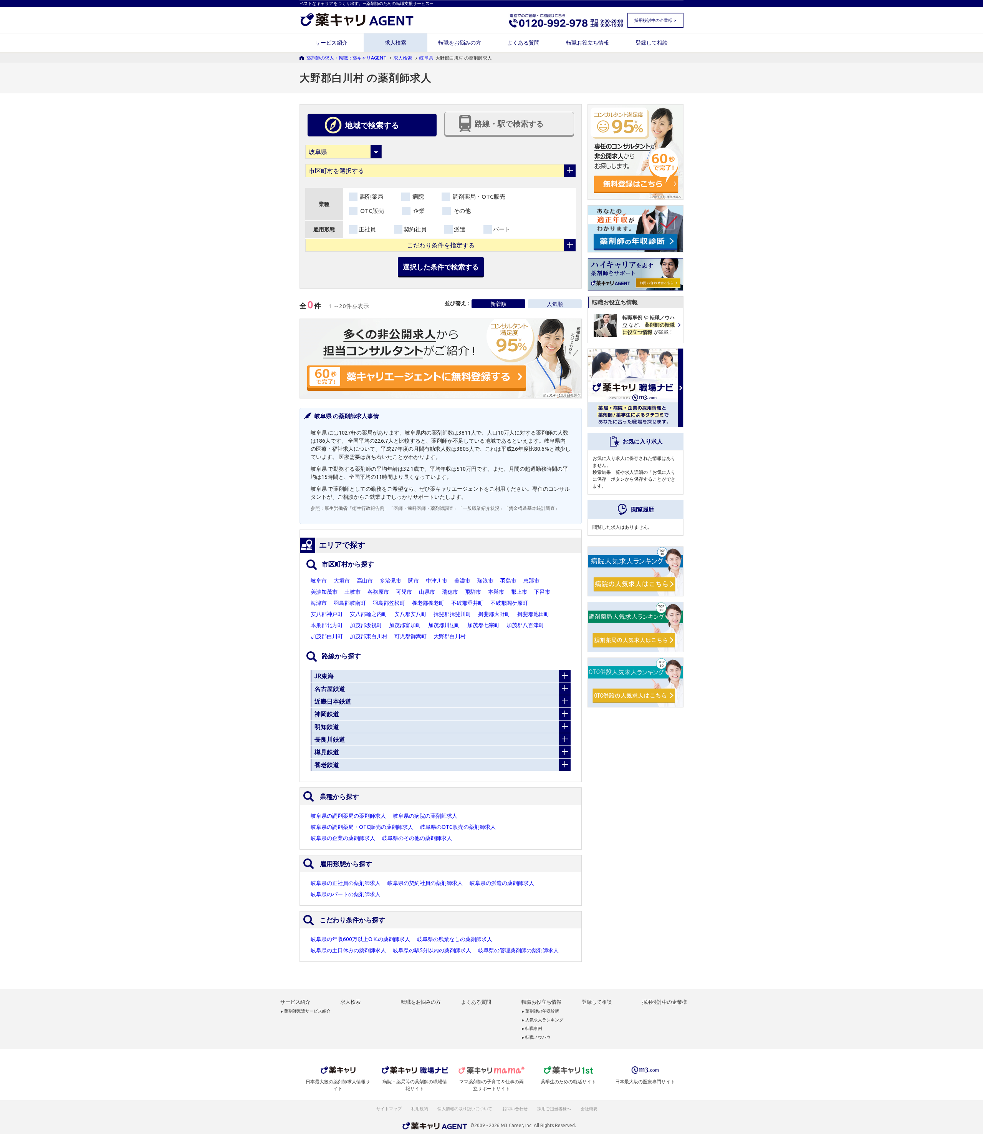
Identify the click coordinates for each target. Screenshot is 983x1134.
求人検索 (395, 43)
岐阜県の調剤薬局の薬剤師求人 (348, 816)
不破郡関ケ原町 (509, 603)
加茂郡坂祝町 (366, 625)
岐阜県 (426, 57)
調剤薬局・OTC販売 (478, 196)
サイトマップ (389, 1108)
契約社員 (415, 229)
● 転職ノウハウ (536, 1037)
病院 (417, 196)
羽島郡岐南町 (350, 603)
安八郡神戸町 (327, 614)
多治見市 (390, 580)
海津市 (319, 603)
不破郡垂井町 (467, 603)
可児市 (404, 591)
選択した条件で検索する (441, 267)
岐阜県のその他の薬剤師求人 (417, 838)
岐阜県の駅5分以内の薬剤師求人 (432, 950)
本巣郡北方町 (327, 625)
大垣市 (342, 580)
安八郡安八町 (410, 614)
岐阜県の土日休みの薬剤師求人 (348, 950)
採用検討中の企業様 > (655, 20)
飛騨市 (473, 591)
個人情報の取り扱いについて (465, 1108)
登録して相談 (651, 43)
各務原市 (378, 591)
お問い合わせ (515, 1108)
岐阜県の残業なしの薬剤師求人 (454, 939)
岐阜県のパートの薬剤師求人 (346, 894)
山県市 (427, 591)
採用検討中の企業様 (664, 1002)
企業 (418, 211)
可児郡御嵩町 (410, 636)
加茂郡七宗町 (483, 625)
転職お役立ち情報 (587, 43)
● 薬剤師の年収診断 (540, 1011)
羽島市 (508, 580)
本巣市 (496, 591)
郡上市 (519, 591)
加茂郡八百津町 (525, 625)
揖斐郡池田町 (533, 614)
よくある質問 (523, 43)
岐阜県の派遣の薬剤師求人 (502, 883)
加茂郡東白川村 (368, 636)
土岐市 (352, 591)
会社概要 (589, 1108)
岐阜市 (319, 580)
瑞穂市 (450, 591)
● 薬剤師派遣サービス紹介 (305, 1011)
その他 (461, 211)
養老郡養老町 (428, 603)
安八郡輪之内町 (368, 614)
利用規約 (419, 1108)
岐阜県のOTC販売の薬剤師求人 (458, 827)
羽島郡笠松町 (389, 603)
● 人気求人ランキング (542, 1020)
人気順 (555, 304)
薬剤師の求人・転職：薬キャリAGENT (346, 57)
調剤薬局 (371, 196)
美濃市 (462, 580)
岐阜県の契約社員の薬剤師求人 (425, 883)
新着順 (498, 304)
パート (501, 229)
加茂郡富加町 (405, 625)
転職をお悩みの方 (459, 43)
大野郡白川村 (450, 636)
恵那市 (531, 580)
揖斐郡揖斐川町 (452, 614)
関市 (413, 580)
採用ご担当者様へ (554, 1108)
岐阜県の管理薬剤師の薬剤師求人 (518, 950)
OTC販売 (371, 211)
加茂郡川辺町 (444, 625)
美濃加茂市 (324, 591)
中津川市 (436, 580)
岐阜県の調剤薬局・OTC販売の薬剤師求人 (362, 827)
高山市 (365, 580)
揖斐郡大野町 (494, 614)
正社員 (367, 229)
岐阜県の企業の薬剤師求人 (343, 838)
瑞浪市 (485, 580)
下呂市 (542, 591)
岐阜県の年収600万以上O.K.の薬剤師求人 (360, 939)
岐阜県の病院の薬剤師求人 (425, 816)
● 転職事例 (531, 1028)
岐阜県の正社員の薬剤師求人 (346, 883)
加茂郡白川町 (327, 636)
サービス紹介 (331, 43)
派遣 (459, 229)
